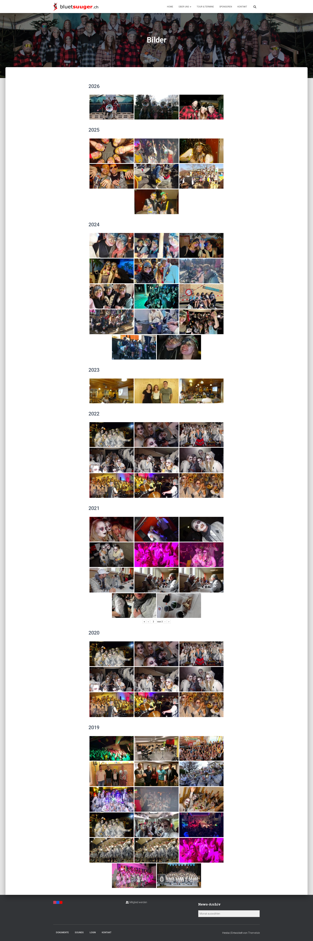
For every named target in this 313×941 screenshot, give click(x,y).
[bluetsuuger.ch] (76, 6)
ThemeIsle (254, 932)
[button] (190, 6)
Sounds (79, 932)
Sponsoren (225, 6)
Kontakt (242, 6)
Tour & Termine (205, 6)
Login (93, 932)
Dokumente (62, 932)
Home (170, 6)
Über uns (184, 6)
